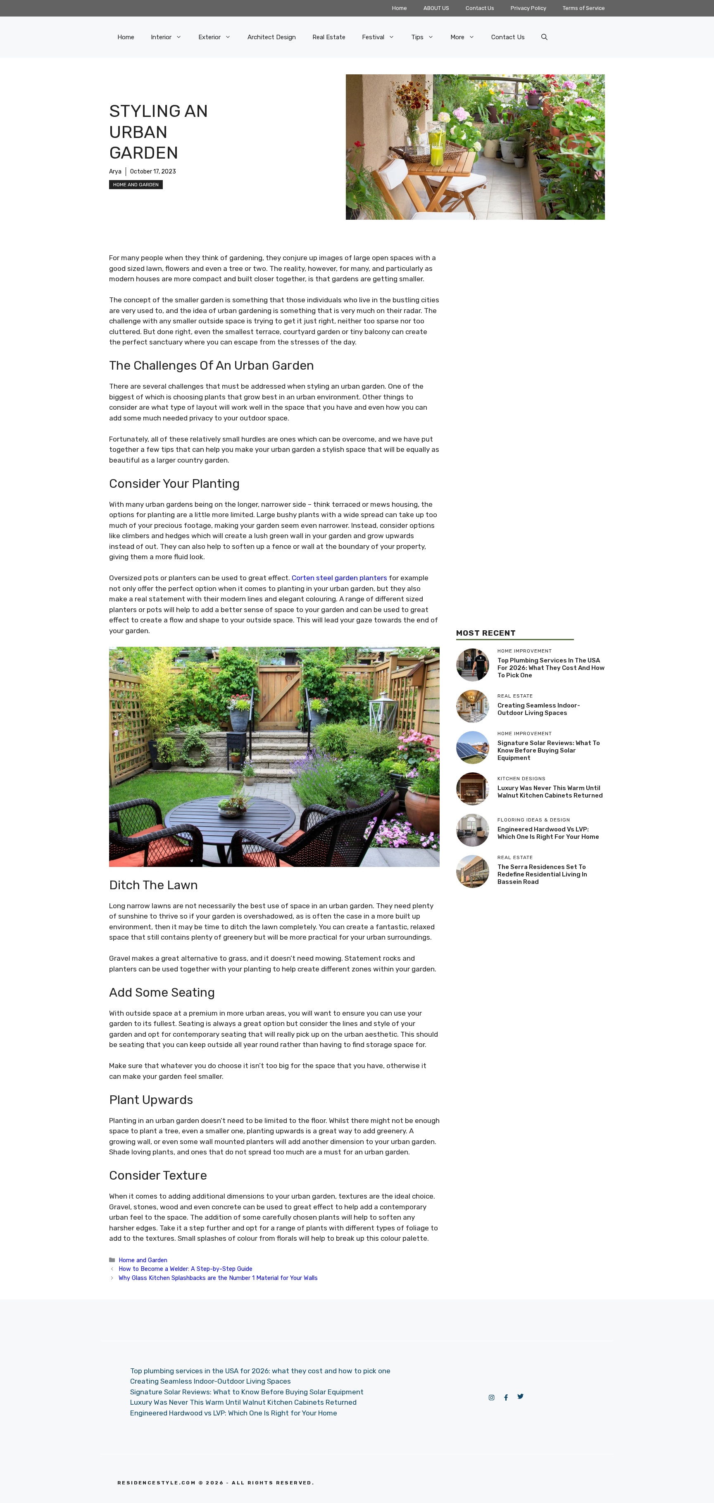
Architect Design (272, 37)
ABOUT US (436, 8)
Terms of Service (584, 8)
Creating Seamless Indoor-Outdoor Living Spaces (538, 709)
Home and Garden (136, 185)
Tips (417, 37)
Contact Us (480, 8)
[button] (544, 37)
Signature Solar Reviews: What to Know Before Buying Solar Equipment (548, 750)
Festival (373, 37)
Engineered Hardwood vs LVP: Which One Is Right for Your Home (548, 833)
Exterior (209, 37)
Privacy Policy (528, 8)
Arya (115, 171)
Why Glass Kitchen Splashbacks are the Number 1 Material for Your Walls (218, 1278)
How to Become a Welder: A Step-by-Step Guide (185, 1269)
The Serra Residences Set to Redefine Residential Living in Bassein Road (542, 874)
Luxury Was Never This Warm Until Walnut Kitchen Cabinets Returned (550, 791)
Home (399, 8)
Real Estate (328, 37)
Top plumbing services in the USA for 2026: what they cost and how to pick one (551, 668)
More (457, 37)
